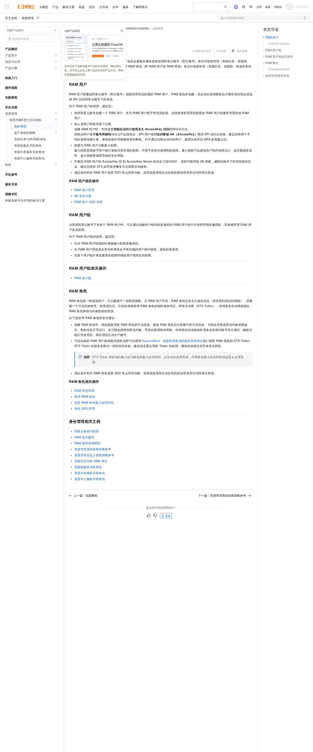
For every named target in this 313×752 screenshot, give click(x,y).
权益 (82, 7)
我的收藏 (242, 51)
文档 (258, 7)
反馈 (167, 515)
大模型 (43, 7)
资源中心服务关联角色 (89, 479)
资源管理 (28, 18)
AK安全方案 (83, 196)
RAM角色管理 (84, 390)
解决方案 (69, 7)
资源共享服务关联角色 (89, 473)
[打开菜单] (7, 7)
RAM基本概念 (84, 437)
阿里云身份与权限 (86, 431)
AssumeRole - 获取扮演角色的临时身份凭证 (172, 341)
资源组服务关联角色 (88, 467)
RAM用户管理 (84, 190)
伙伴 (115, 7)
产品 (55, 7)
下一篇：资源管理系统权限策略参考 (222, 495)
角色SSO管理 (84, 408)
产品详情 (221, 51)
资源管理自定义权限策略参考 (94, 455)
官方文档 (11, 18)
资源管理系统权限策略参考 (92, 449)
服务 (126, 7)
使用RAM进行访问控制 (135, 28)
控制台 (278, 7)
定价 (92, 7)
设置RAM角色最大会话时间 (94, 402)
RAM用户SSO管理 (88, 202)
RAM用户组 (82, 278)
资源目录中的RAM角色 (91, 461)
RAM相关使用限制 (87, 443)
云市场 (103, 7)
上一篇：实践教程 (86, 495)
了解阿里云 (140, 7)
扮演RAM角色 (84, 396)
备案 (267, 7)
